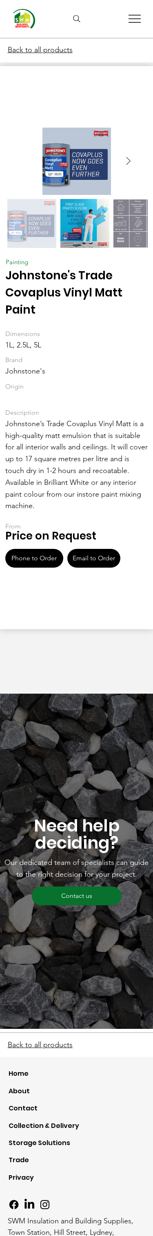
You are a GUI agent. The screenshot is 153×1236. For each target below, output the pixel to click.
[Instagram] (45, 1204)
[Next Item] (128, 161)
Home (19, 1073)
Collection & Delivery (44, 1125)
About (19, 1091)
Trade (19, 1160)
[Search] (76, 18)
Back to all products (40, 49)
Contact (23, 1108)
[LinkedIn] (29, 1204)
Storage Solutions (39, 1143)
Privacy (21, 1177)
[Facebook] (14, 1204)
